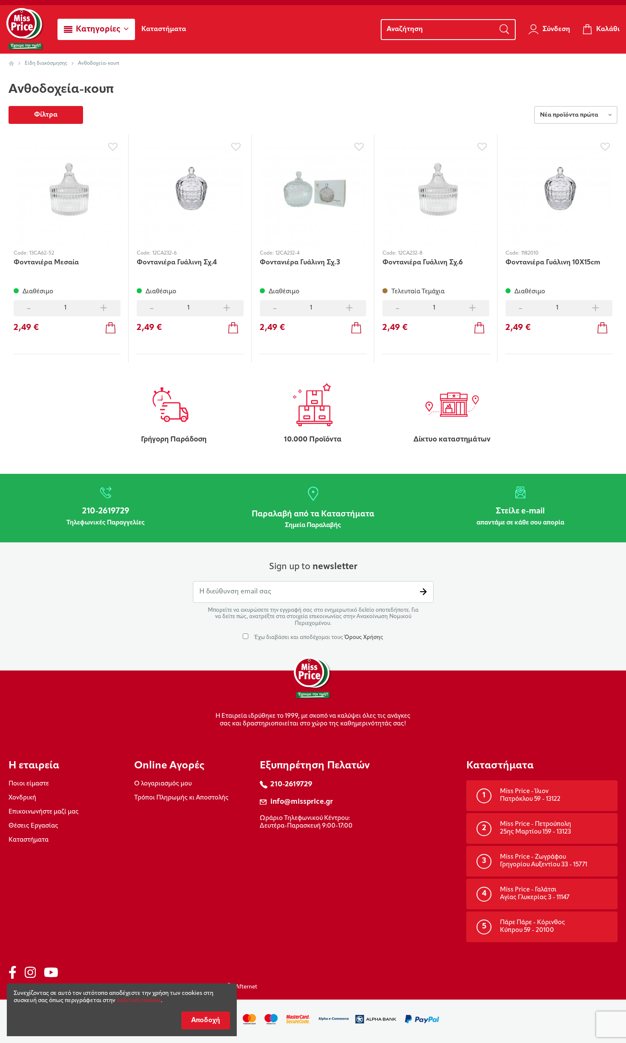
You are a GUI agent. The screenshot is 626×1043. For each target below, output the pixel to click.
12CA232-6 (164, 253)
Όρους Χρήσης (364, 637)
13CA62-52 (41, 253)
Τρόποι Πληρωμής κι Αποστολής (181, 798)
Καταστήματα (29, 840)
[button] (96, 29)
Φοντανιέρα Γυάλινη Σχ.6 (422, 262)
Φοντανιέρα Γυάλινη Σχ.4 (177, 262)
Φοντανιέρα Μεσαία (46, 262)
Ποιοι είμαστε (29, 784)
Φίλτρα (45, 115)
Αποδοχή (205, 1020)
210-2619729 (291, 784)
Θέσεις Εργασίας (33, 826)
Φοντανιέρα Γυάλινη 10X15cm (552, 262)
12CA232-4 (287, 253)
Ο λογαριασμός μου (163, 784)
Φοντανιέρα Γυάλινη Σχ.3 (300, 262)
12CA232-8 (410, 253)
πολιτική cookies (139, 1000)
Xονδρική (22, 798)
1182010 (530, 253)
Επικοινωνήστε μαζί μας (44, 812)
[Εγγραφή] (423, 592)
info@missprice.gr (301, 801)
